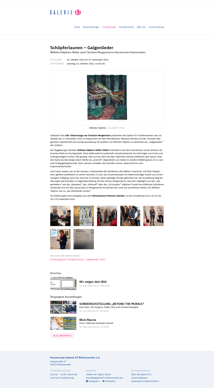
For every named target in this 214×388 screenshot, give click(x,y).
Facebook (109, 381)
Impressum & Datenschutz (144, 381)
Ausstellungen (109, 27)
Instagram (94, 381)
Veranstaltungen (91, 27)
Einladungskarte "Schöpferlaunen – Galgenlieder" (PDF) (78, 259)
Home (77, 27)
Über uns (141, 27)
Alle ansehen (61, 335)
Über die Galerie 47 (141, 374)
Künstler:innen (126, 27)
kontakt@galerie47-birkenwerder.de (104, 377)
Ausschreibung (156, 27)
